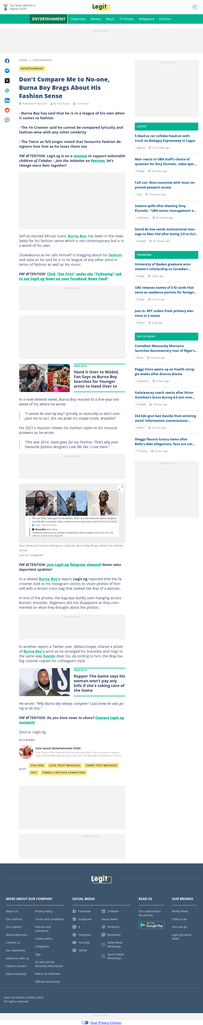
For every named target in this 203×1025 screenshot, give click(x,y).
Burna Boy (77, 236)
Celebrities (78, 19)
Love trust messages (64, 765)
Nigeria (141, 147)
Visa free (37, 765)
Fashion (165, 19)
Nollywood (146, 19)
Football (141, 241)
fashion (115, 255)
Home (23, 60)
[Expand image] (120, 488)
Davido (49, 656)
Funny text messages (101, 765)
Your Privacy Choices (106, 1022)
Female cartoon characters (63, 772)
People (140, 171)
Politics (141, 322)
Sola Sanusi (63, 103)
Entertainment (48, 19)
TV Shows (127, 19)
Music (110, 19)
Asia (139, 194)
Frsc (34, 772)
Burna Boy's (49, 578)
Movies (96, 19)
